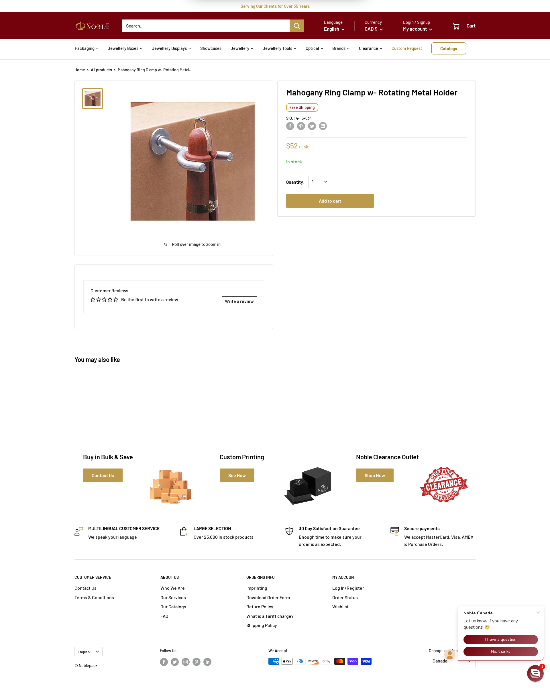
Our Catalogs (173, 606)
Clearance (368, 48)
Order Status (345, 597)
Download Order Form (268, 597)
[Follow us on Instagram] (186, 662)
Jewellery (240, 48)
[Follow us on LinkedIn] (207, 662)
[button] (535, 673)
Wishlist (340, 606)
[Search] (297, 25)
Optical (312, 48)
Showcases (210, 48)
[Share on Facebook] (290, 125)
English (84, 651)
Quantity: (295, 181)
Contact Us (85, 588)
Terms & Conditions (94, 597)
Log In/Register (348, 588)
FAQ (164, 616)
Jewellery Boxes (123, 48)
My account (415, 29)
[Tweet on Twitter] (312, 125)
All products (101, 69)
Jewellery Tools (277, 48)
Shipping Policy (261, 625)
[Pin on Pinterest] (301, 125)
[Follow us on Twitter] (175, 662)
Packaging (85, 48)
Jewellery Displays (169, 48)
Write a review (239, 301)
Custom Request (407, 48)
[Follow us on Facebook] (164, 662)
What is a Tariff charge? (270, 616)
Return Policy (259, 606)
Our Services (173, 597)
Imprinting (256, 588)
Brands (338, 48)
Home (79, 69)
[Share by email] (323, 125)
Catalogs (448, 48)
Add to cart (330, 200)
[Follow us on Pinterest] (196, 662)
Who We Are (172, 588)
